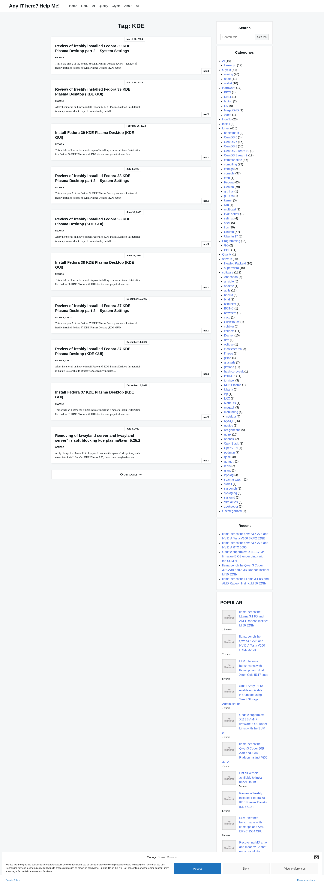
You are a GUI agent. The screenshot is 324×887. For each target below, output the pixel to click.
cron (227, 178)
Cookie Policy (13, 880)
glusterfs (229, 362)
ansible (229, 281)
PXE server (231, 214)
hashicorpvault (234, 371)
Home (73, 6)
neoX (206, 71)
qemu (228, 457)
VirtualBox (231, 502)
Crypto (116, 6)
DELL (228, 96)
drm (226, 340)
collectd (229, 331)
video (227, 114)
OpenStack (231, 443)
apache (229, 286)
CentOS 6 (230, 137)
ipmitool (229, 380)
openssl (229, 439)
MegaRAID (231, 110)
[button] (316, 857)
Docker (229, 335)
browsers (230, 313)
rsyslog (229, 475)
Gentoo (59, 447)
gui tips (229, 196)
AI (93, 6)
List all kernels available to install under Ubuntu (251, 777)
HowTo (227, 119)
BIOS (227, 92)
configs (229, 168)
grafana (229, 367)
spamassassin (233, 479)
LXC (227, 398)
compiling (230, 164)
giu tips (229, 191)
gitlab (227, 358)
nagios (228, 425)
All (138, 6)
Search (262, 37)
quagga (229, 461)
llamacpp (230, 65)
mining (228, 74)
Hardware (228, 87)
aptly (227, 290)
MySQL (229, 421)
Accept (197, 868)
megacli (229, 407)
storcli (228, 484)
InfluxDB (230, 376)
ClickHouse (232, 322)
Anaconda (231, 277)
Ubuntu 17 (231, 236)
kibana (228, 389)
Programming (231, 241)
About (128, 6)
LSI (226, 105)
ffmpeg (228, 353)
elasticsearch (233, 349)
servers (227, 259)
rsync (227, 470)
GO (226, 245)
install (226, 123)
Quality (103, 6)
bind (227, 299)
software (227, 272)
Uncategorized (232, 511)
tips (226, 227)
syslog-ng (230, 493)
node (227, 78)
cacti (227, 317)
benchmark (231, 132)
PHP (227, 250)
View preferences (295, 868)
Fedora (59, 57)
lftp (226, 394)
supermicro (231, 268)
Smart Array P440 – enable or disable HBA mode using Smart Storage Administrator (243, 694)
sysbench (230, 488)
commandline (233, 159)
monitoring (231, 412)
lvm (226, 205)
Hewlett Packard (235, 263)
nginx (227, 434)
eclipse (229, 344)
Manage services (306, 880)
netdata (231, 416)
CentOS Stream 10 (236, 150)
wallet (228, 83)
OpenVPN (231, 448)
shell (227, 223)
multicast (230, 209)
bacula (228, 295)
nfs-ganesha (232, 430)
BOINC (229, 308)
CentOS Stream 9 (236, 155)
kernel (228, 200)
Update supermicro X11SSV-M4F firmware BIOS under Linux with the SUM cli (244, 556)
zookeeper (231, 506)
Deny (246, 868)
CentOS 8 (230, 146)
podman (229, 452)
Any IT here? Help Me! (34, 6)
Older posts (128, 474)
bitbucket (230, 304)
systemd (229, 497)
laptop (228, 101)
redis (227, 466)
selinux (229, 218)
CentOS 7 (230, 141)
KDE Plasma (232, 385)
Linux (84, 6)
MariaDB (230, 403)
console (229, 173)
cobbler (229, 326)
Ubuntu (229, 232)
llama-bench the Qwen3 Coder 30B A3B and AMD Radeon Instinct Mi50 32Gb (245, 570)
